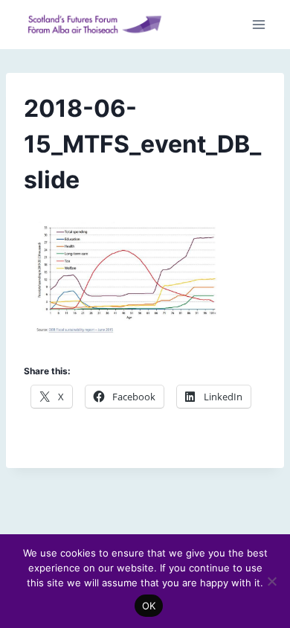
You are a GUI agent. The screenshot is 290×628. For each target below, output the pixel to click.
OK (149, 606)
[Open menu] (258, 24)
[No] (271, 581)
